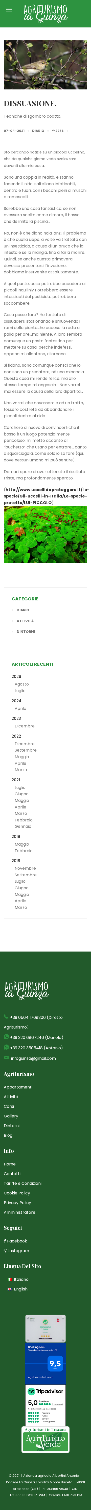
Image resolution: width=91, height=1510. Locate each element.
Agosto (22, 684)
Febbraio (24, 820)
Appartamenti (18, 1087)
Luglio (20, 691)
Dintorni (26, 631)
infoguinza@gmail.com (33, 1058)
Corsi (9, 1106)
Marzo (21, 770)
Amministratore (19, 1212)
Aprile (20, 708)
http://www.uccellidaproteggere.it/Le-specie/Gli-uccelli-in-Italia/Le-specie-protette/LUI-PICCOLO (46, 496)
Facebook (16, 1241)
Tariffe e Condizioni (22, 1183)
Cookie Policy (17, 1193)
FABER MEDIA (72, 1495)
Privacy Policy (17, 1203)
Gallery (11, 1116)
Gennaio (23, 826)
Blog (8, 1135)
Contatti (12, 1174)
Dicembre (25, 726)
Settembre (26, 750)
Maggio (22, 757)
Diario (38, 130)
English (20, 1289)
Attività (25, 621)
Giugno (22, 794)
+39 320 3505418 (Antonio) (36, 1048)
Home (10, 1164)
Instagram (18, 1251)
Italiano (21, 1279)
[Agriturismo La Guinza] (45, 13)
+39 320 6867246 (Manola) (36, 1037)
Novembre (25, 868)
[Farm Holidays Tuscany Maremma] (45, 1439)
